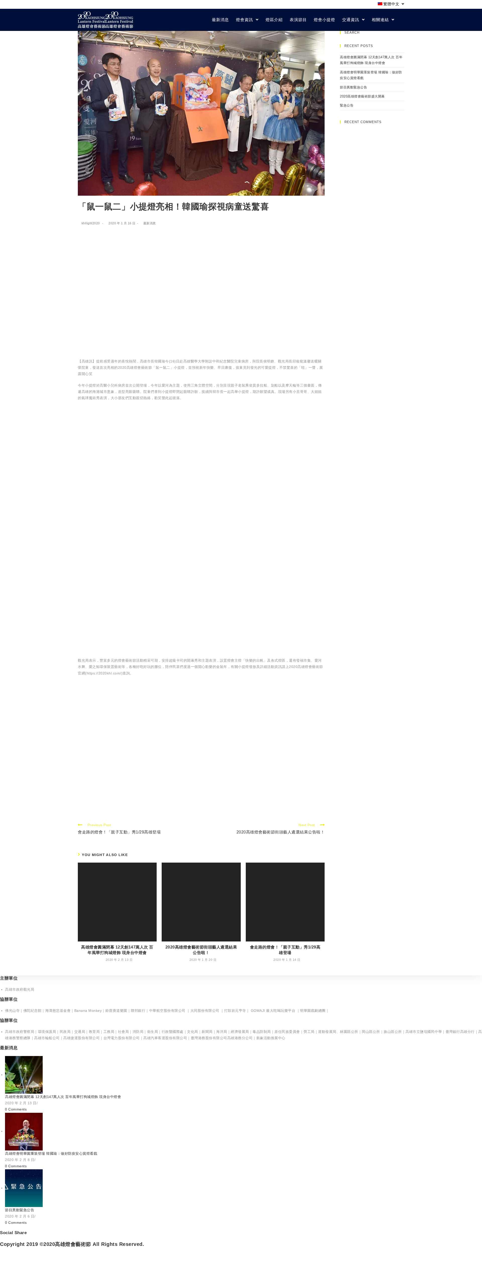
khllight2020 (91, 223)
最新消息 (149, 223)
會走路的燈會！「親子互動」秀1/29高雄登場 (285, 950)
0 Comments (16, 1109)
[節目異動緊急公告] (24, 1188)
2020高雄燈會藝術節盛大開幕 (362, 96)
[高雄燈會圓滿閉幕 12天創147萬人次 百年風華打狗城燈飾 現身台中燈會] (24, 1075)
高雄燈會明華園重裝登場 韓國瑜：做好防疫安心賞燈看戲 (51, 1153)
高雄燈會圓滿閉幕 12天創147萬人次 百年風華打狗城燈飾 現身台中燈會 (117, 950)
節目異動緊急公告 (353, 87)
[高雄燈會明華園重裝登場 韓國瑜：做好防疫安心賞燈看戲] (24, 1131)
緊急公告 (346, 105)
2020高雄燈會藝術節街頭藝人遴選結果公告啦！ (201, 950)
